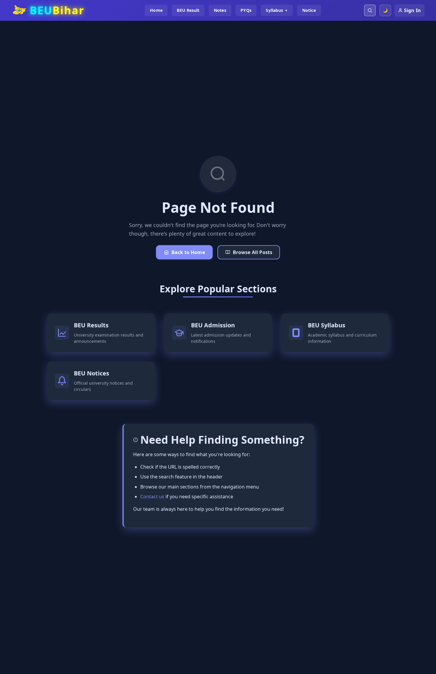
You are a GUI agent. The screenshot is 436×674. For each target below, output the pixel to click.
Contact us (152, 496)
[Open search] (370, 10)
